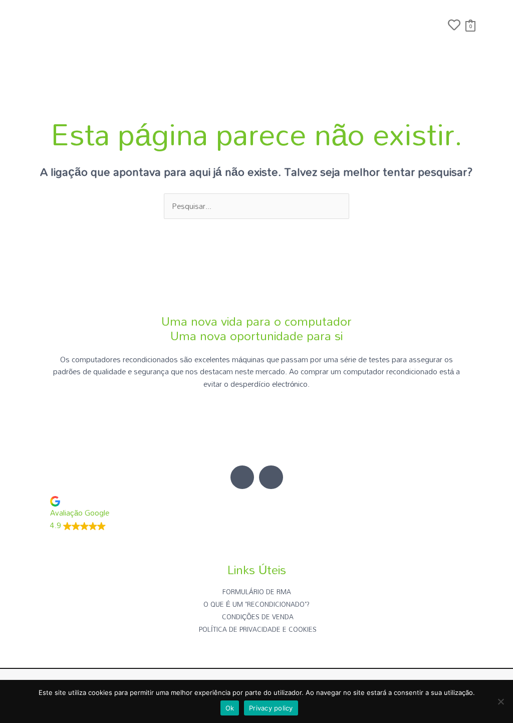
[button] (435, 26)
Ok (229, 708)
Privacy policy (271, 708)
